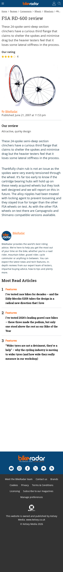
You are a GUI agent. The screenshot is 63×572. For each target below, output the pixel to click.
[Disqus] (31, 410)
